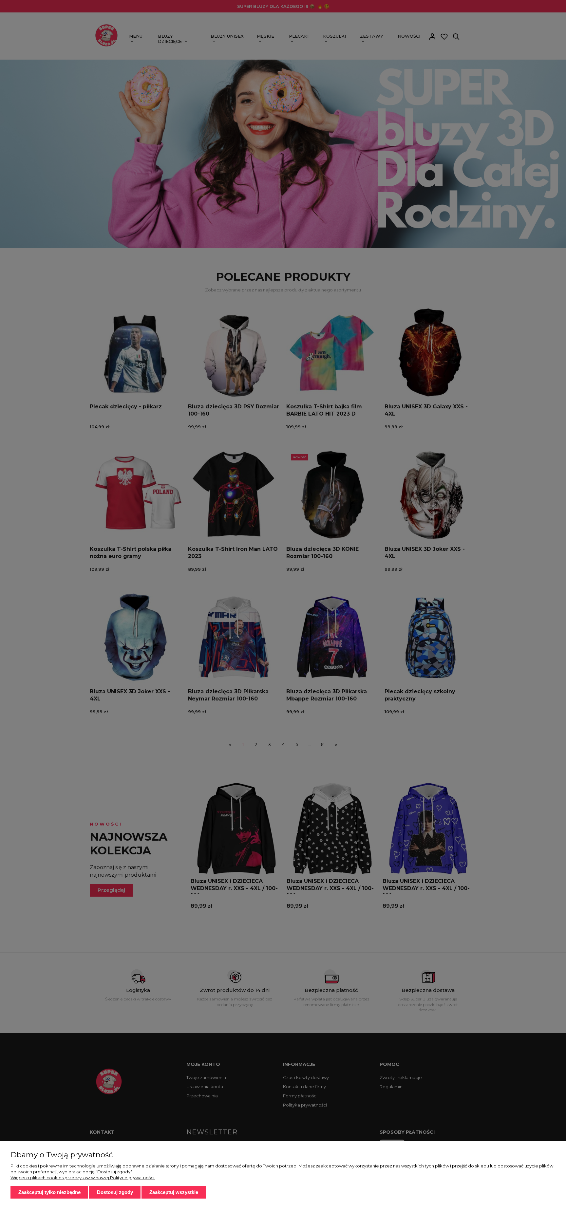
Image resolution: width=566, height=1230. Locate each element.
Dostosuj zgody (115, 1192)
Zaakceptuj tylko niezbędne (49, 1192)
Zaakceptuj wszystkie (173, 1192)
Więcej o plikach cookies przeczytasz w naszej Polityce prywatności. (82, 1177)
